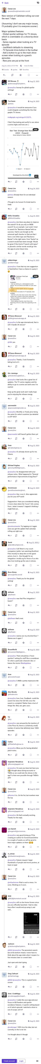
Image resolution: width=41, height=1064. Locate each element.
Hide (35, 129)
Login (21, 1061)
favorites (24, 70)
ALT (36, 176)
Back (6, 3)
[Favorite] (20, 75)
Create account (9, 1061)
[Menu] (37, 1061)
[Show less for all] (38, 2)
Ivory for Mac (28, 66)
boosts (5, 70)
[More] (37, 75)
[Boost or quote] (12, 75)
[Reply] (4, 75)
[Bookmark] (28, 75)
